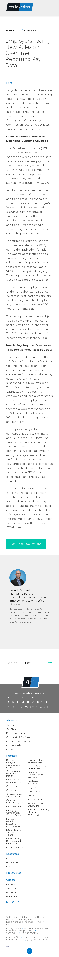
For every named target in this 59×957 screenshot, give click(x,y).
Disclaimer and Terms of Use (20, 922)
